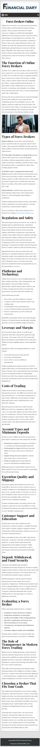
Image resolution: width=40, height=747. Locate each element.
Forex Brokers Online (20, 21)
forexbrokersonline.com (24, 213)
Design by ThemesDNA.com (20, 744)
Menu (6, 15)
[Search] (38, 15)
